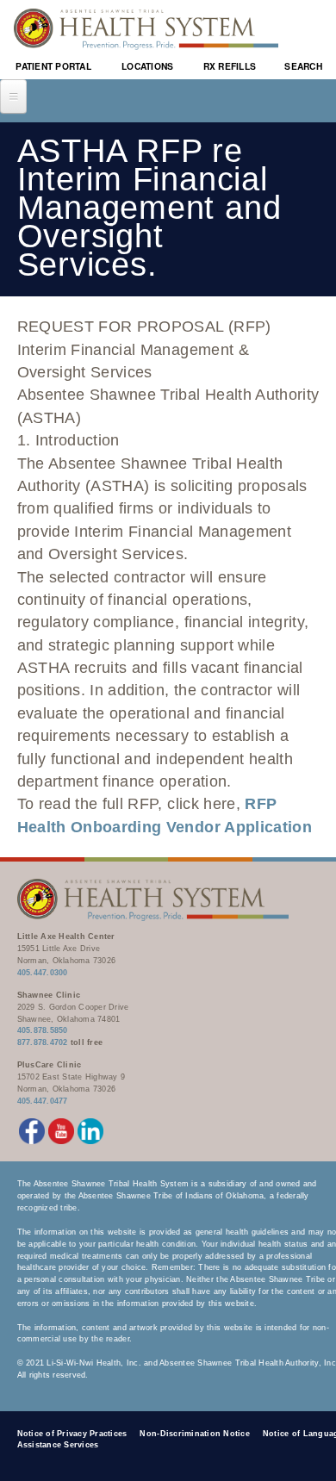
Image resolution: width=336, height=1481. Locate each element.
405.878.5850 (42, 1030)
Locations (147, 65)
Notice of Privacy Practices (72, 1433)
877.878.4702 (42, 1042)
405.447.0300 (42, 972)
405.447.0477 (42, 1101)
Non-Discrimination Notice (195, 1433)
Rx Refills (230, 65)
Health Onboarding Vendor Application (165, 827)
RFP (261, 803)
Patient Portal (53, 65)
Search (303, 65)
